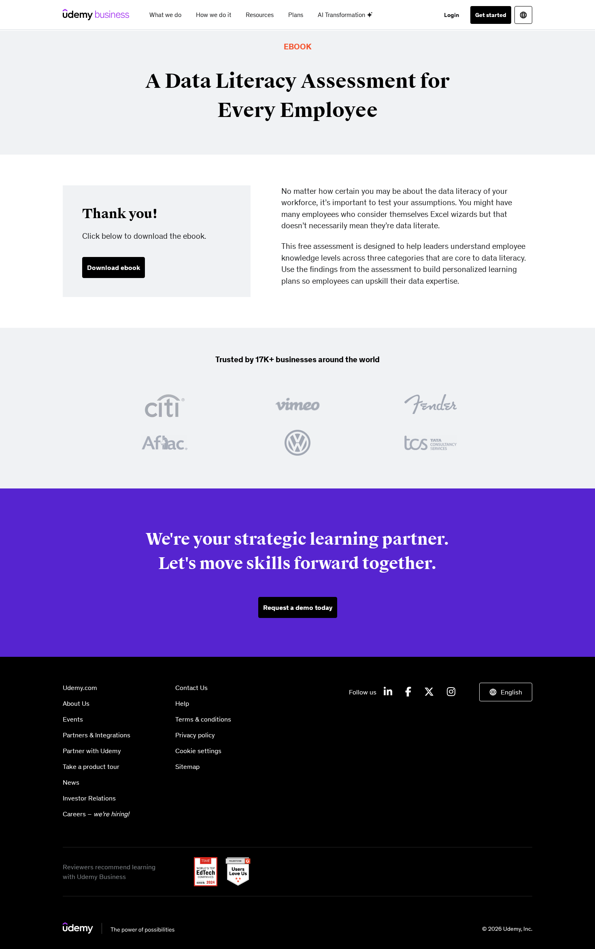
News (71, 782)
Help (182, 703)
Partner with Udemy (92, 751)
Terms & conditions (203, 719)
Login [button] (451, 15)
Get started (490, 15)
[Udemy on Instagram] (451, 692)
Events (73, 719)
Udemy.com (80, 688)
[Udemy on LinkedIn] (388, 692)
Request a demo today (297, 607)
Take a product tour (91, 766)
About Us (76, 703)
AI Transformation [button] (342, 15)
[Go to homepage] (119, 928)
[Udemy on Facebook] (408, 692)
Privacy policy (195, 735)
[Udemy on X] (429, 692)
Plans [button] (295, 15)
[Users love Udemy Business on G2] (235, 871)
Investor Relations (89, 798)
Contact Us (191, 688)
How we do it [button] (213, 15)
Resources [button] (260, 15)
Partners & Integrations (96, 735)
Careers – (96, 814)
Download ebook (113, 267)
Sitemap (187, 766)
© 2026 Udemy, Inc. (507, 928)
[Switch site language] (523, 15)
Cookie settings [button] (198, 751)
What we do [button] (165, 15)
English (511, 692)
